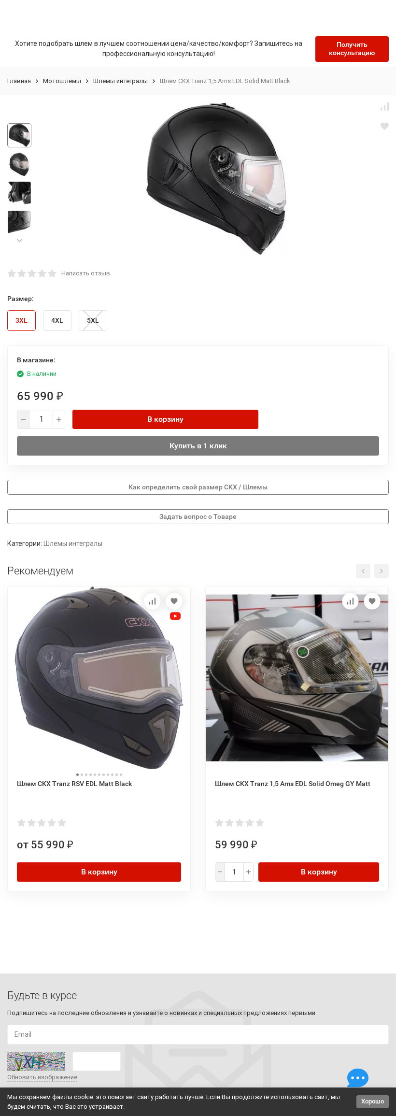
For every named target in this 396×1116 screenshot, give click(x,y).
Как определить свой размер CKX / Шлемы (198, 487)
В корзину (165, 419)
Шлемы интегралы (120, 81)
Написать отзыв (85, 273)
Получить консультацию (352, 49)
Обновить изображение (42, 1077)
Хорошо (372, 1101)
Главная (19, 81)
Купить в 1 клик (198, 445)
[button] (19, 241)
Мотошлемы (62, 81)
